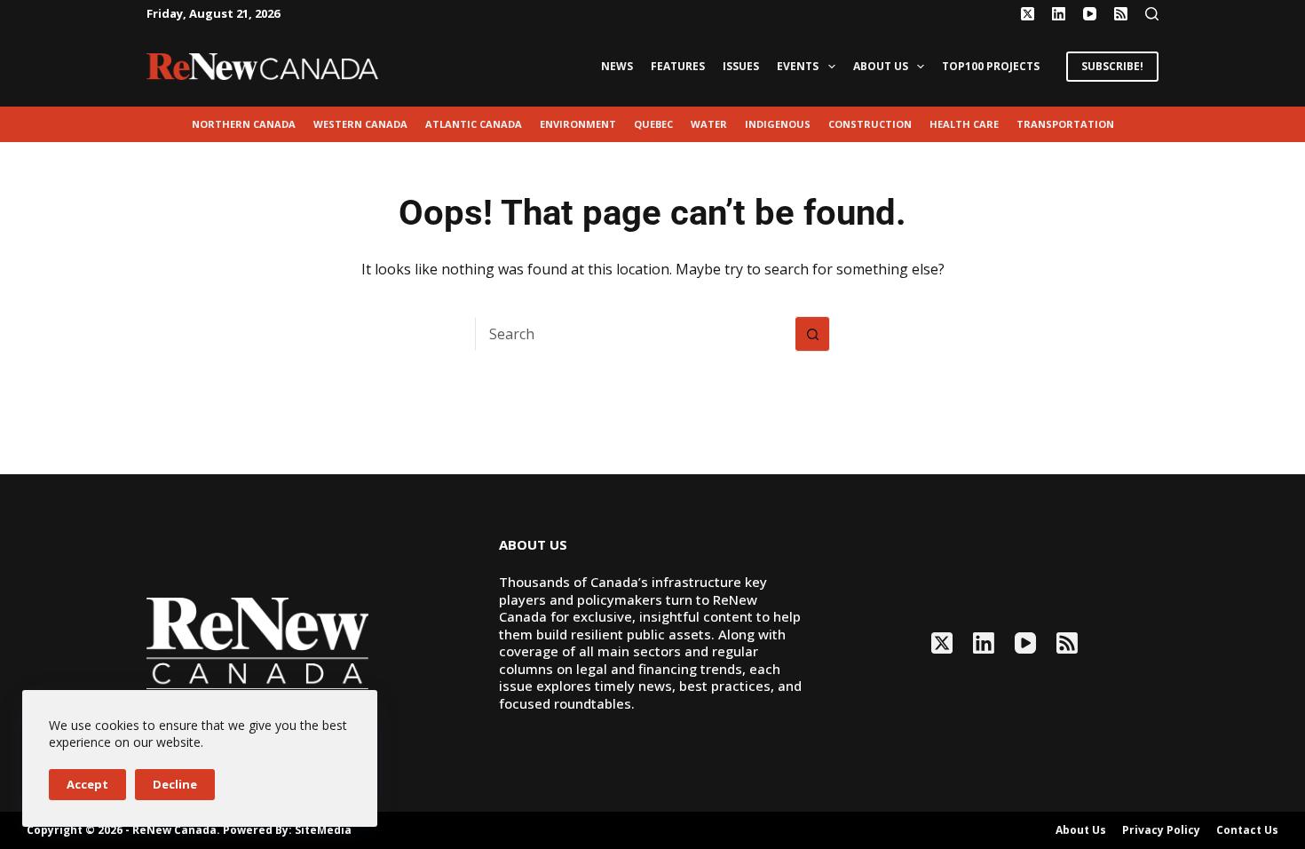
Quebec (653, 124)
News (617, 66)
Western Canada (360, 124)
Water (709, 124)
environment (578, 124)
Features (678, 66)
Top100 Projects (991, 66)
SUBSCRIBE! (1112, 66)
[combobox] (635, 334)
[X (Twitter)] (1027, 13)
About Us (880, 66)
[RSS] (1120, 13)
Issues (741, 66)
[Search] (1152, 13)
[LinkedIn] (1058, 13)
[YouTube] (1089, 13)
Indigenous (778, 124)
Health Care (964, 124)
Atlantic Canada (473, 124)
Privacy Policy (1161, 830)
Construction (870, 124)
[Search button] (812, 334)
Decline (175, 784)
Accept (87, 784)
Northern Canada (244, 124)
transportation (1065, 124)
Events (798, 66)
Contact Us (1247, 830)
